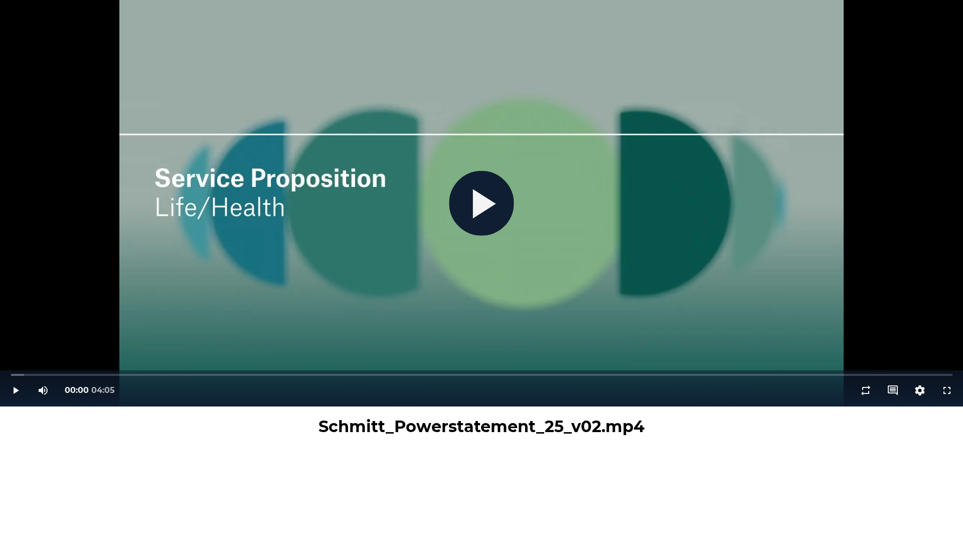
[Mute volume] (43, 390)
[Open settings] (920, 390)
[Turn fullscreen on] (947, 390)
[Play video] (16, 390)
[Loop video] (866, 390)
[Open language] (893, 390)
